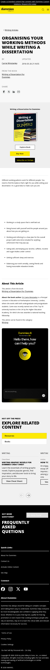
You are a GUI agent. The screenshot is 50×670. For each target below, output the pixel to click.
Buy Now (19, 154)
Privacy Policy (6, 639)
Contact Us (5, 561)
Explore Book (25, 147)
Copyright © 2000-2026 (9, 655)
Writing (5, 322)
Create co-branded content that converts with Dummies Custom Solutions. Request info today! (25, 2)
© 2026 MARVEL (7, 667)
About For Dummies (8, 555)
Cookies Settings (7, 644)
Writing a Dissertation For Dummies (13, 75)
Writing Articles (11, 30)
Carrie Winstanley (9, 63)
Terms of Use (6, 633)
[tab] (24, 436)
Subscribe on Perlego (25, 160)
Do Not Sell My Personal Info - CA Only (16, 650)
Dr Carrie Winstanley (29, 297)
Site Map (4, 573)
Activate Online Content (10, 567)
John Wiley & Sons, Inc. (29, 655)
